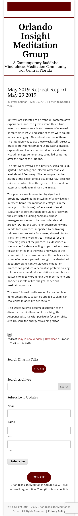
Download (51, 339)
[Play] (9, 334)
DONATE (39, 477)
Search (39, 369)
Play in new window (30, 339)
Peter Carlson (19, 102)
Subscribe (17, 461)
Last (10, 450)
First (10, 436)
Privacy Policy (56, 511)
